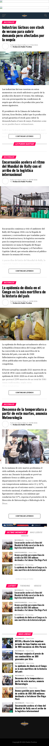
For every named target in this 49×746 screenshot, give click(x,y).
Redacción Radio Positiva (22, 47)
